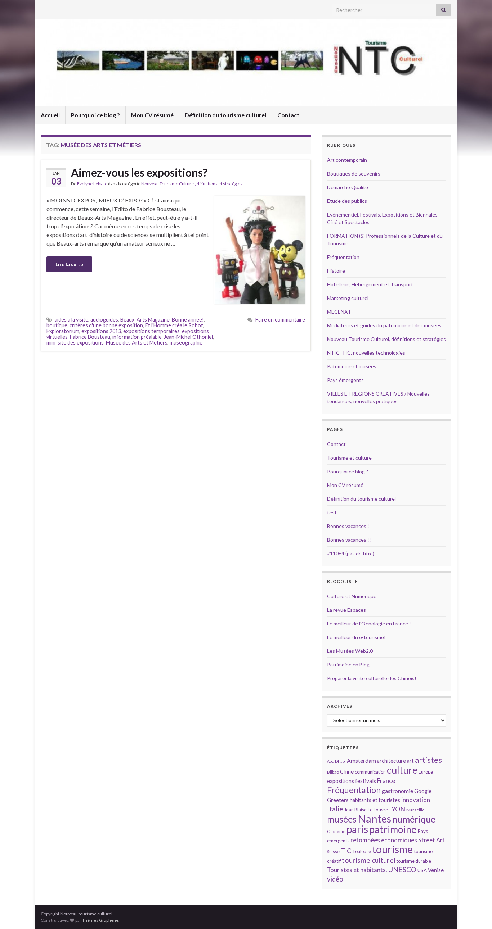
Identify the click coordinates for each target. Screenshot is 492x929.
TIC (346, 851)
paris (357, 829)
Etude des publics (347, 201)
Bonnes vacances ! (348, 526)
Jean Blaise (355, 809)
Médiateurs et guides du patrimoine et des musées (384, 325)
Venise (436, 870)
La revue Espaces (346, 610)
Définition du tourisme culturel (225, 114)
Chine (347, 771)
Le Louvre (378, 809)
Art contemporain (347, 160)
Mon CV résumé (152, 114)
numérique (413, 819)
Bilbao (333, 772)
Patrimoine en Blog (348, 664)
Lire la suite (69, 264)
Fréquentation (343, 257)
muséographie (186, 343)
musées (342, 819)
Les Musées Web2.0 (350, 651)
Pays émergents (345, 380)
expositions (340, 781)
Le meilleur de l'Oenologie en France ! (369, 623)
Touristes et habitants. (357, 870)
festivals (365, 781)
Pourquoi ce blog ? (95, 114)
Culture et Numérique (351, 596)
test (332, 512)
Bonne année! (188, 320)
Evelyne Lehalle (92, 183)
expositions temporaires (151, 331)
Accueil (50, 114)
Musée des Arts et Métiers (136, 343)
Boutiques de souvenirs (353, 173)
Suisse (333, 851)
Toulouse (361, 851)
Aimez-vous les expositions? (139, 172)
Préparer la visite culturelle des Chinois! (371, 678)
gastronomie (397, 790)
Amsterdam (361, 760)
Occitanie (336, 831)
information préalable (137, 337)
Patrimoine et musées (351, 366)
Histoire (336, 271)
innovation (415, 799)
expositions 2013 (101, 331)
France (386, 780)
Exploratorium (62, 331)
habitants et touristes (375, 800)
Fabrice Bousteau (90, 337)
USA (422, 870)
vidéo (335, 879)
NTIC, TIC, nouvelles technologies (366, 353)
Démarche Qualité (347, 187)
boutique (56, 325)
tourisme (392, 849)
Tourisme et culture (349, 458)
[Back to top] (476, 913)
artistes (428, 760)
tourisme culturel (368, 860)
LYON (397, 809)
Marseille (415, 809)
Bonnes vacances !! (349, 540)
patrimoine (393, 829)
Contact (288, 114)
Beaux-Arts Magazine (145, 320)
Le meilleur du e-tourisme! (356, 637)
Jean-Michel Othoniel (188, 337)
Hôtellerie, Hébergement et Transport (370, 284)
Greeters (338, 800)
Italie (335, 809)
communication (370, 772)
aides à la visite (71, 320)
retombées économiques (383, 840)
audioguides (104, 320)
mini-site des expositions (75, 343)
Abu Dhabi (336, 761)
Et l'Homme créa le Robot (174, 325)
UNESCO (402, 869)
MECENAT (339, 312)
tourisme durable (414, 861)
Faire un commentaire (280, 320)
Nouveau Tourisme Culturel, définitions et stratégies (191, 183)
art (410, 761)
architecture (391, 761)
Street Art (431, 840)
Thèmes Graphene (100, 920)
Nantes (374, 818)
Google (422, 791)
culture (402, 770)
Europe (426, 772)
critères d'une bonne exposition (106, 325)
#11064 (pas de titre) (350, 553)
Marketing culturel (347, 298)
